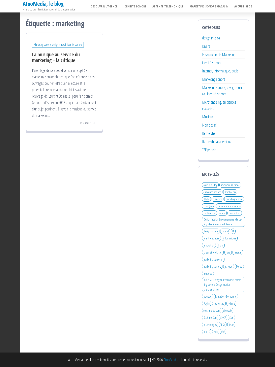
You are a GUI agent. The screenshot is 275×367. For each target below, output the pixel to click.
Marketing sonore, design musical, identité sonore (58, 44)
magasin (238, 252)
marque (229, 266)
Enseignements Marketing (218, 54)
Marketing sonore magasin (209, 6)
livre (228, 252)
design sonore (211, 231)
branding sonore (234, 199)
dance (222, 213)
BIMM (206, 199)
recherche (219, 303)
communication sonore (229, 206)
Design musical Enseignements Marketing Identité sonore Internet (223, 221)
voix (216, 332)
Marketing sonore (213, 79)
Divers (206, 46)
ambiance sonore (212, 192)
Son (231, 317)
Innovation (209, 245)
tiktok (231, 325)
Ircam (220, 245)
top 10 (207, 332)
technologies (210, 325)
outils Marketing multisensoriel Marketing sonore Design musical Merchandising (223, 284)
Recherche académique (217, 141)
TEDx (222, 325)
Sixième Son (210, 317)
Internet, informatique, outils (220, 71)
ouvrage (208, 296)
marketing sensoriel (213, 259)
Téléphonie (209, 150)
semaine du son (212, 310)
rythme (231, 303)
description (234, 213)
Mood (239, 266)
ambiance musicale (230, 185)
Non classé (209, 125)
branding (217, 199)
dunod (225, 231)
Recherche (208, 133)
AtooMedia (230, 192)
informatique (229, 238)
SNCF (223, 317)
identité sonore (211, 62)
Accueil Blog (243, 6)
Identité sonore (135, 6)
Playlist (207, 303)
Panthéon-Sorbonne (226, 296)
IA (233, 231)
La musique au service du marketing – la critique (56, 57)
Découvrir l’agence (104, 6)
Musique (208, 117)
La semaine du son (213, 252)
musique (208, 273)
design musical (211, 38)
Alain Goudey (210, 185)
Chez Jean (209, 206)
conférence (209, 213)
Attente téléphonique (168, 6)
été (223, 332)
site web (227, 310)
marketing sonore (212, 266)
